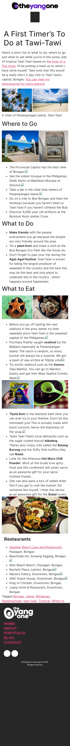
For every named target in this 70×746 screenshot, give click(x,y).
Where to (58, 601)
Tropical (44, 601)
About (10, 628)
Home (9, 624)
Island (30, 596)
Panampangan (12, 601)
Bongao (18, 596)
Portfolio (15, 633)
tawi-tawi (30, 601)
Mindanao (43, 596)
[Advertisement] (35, 707)
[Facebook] (7, 653)
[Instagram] (14, 653)
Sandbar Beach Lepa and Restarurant (35, 547)
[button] (35, 17)
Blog (9, 638)
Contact (12, 642)
